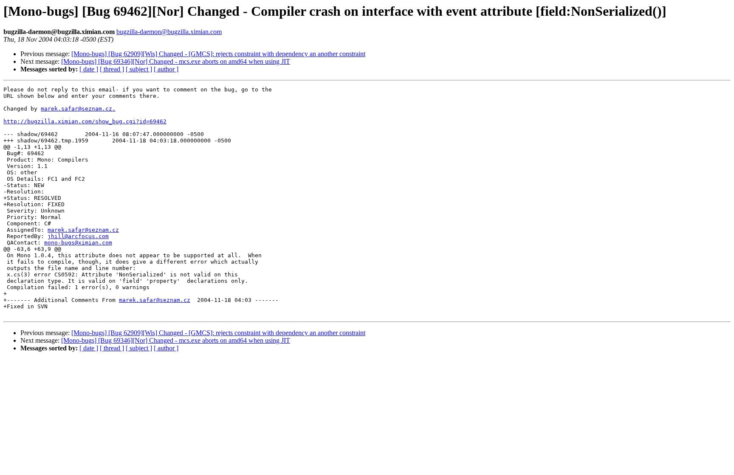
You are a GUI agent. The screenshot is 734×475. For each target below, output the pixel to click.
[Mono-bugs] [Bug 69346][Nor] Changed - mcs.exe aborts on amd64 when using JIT (175, 61)
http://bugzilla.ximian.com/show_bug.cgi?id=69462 (85, 121)
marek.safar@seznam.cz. (78, 108)
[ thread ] (112, 69)
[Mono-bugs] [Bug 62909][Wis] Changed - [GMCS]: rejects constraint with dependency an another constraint (218, 53)
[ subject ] (139, 69)
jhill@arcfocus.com (78, 236)
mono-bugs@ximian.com (78, 242)
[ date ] (88, 69)
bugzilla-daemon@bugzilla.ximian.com (169, 31)
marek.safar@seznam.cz (83, 230)
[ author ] (166, 69)
